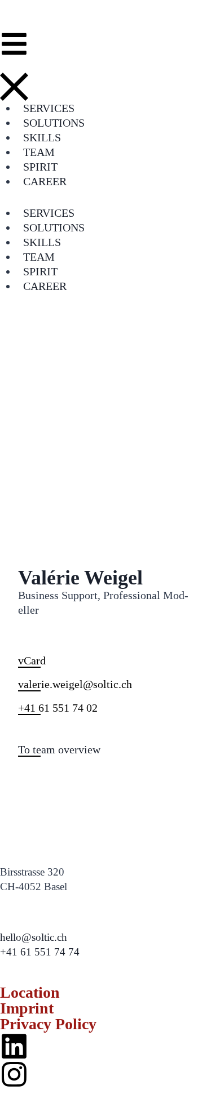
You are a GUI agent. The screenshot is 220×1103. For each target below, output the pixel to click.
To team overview (59, 749)
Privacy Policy (48, 1024)
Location (30, 992)
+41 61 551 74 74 (40, 952)
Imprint (27, 1008)
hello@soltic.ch (33, 937)
